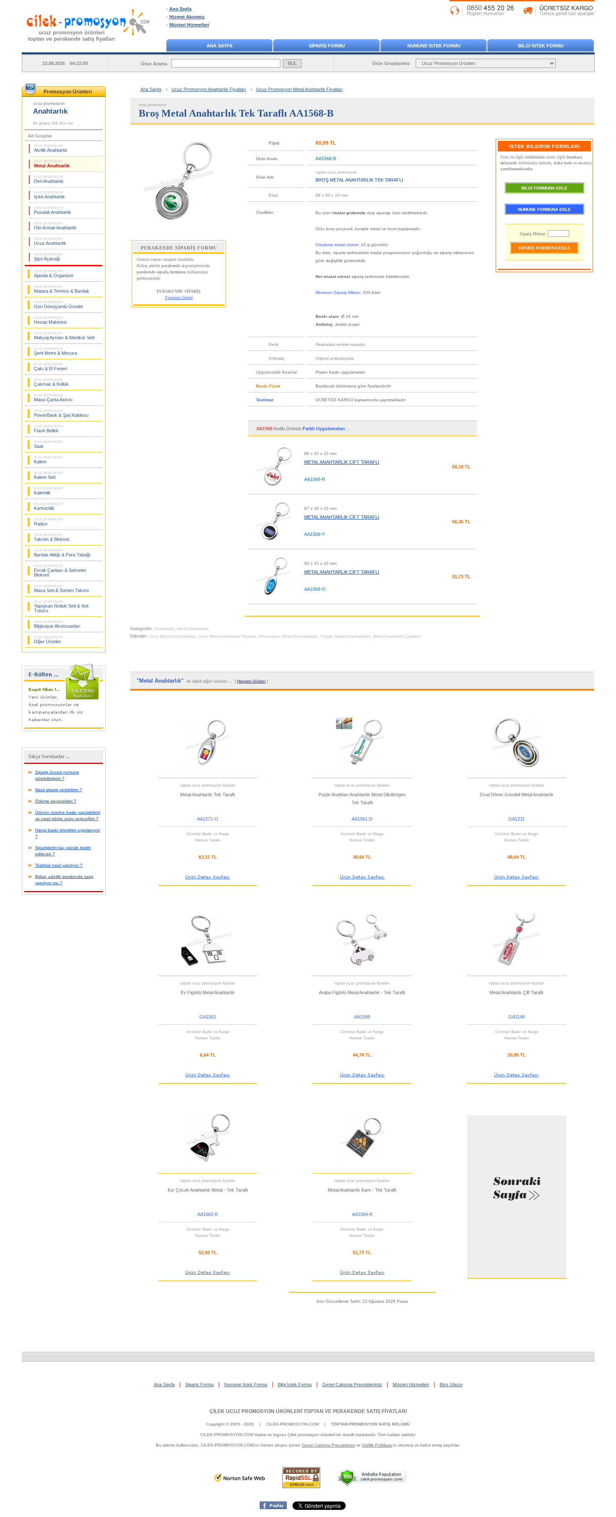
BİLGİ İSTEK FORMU (541, 45)
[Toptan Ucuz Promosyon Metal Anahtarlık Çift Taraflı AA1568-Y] (273, 545)
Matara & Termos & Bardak (61, 289)
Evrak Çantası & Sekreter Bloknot (60, 570)
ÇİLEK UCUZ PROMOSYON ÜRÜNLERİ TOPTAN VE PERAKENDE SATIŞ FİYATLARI (308, 1411)
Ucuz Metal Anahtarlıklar (172, 636)
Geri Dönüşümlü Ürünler (58, 304)
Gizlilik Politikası (377, 1445)
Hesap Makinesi (50, 320)
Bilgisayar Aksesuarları (57, 624)
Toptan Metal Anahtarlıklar (345, 636)
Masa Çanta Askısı (53, 397)
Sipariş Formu (199, 1384)
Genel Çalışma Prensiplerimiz (352, 1384)
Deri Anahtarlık (49, 179)
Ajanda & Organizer (54, 273)
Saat (48, 444)
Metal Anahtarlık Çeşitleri (396, 636)
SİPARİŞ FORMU (327, 45)
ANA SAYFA (220, 45)
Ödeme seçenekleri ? (55, 801)
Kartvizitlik (48, 506)
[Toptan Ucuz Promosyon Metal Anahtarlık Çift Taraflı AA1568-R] (273, 490)
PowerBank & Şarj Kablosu (61, 413)
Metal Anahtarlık (52, 163)
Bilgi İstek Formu (295, 1384)
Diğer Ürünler (48, 639)
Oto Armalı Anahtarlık (55, 225)
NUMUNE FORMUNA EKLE (544, 209)
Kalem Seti (48, 475)
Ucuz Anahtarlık (50, 241)
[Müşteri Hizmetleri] (522, 14)
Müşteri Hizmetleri (189, 24)
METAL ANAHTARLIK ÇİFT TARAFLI (341, 462)
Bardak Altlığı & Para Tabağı (62, 552)
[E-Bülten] (64, 729)
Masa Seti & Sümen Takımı (61, 588)
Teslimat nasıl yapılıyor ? (59, 865)
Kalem (48, 459)
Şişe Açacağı (48, 256)
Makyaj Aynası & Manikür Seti (64, 335)
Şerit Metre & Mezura (55, 351)
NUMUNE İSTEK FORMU (434, 45)
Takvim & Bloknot (51, 537)
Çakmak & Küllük (51, 382)
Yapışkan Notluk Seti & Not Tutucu (61, 606)
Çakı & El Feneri (50, 366)
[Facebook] (273, 1507)
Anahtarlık (164, 628)
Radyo (48, 521)
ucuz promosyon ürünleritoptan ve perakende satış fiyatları (71, 35)
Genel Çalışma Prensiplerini (328, 1445)
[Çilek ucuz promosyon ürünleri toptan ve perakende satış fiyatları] (88, 43)
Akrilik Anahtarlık (50, 148)
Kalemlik (48, 490)
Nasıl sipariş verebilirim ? (58, 789)
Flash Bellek (48, 428)
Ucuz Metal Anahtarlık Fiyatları (227, 636)
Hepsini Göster (251, 681)
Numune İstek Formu (245, 1384)
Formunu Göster (179, 297)
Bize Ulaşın (451, 1384)
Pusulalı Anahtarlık (52, 210)
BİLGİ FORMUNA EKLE (544, 188)
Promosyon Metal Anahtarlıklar (288, 636)
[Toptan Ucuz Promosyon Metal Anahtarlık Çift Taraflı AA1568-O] (273, 600)
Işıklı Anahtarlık (49, 194)
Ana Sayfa (180, 8)
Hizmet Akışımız (187, 16)
